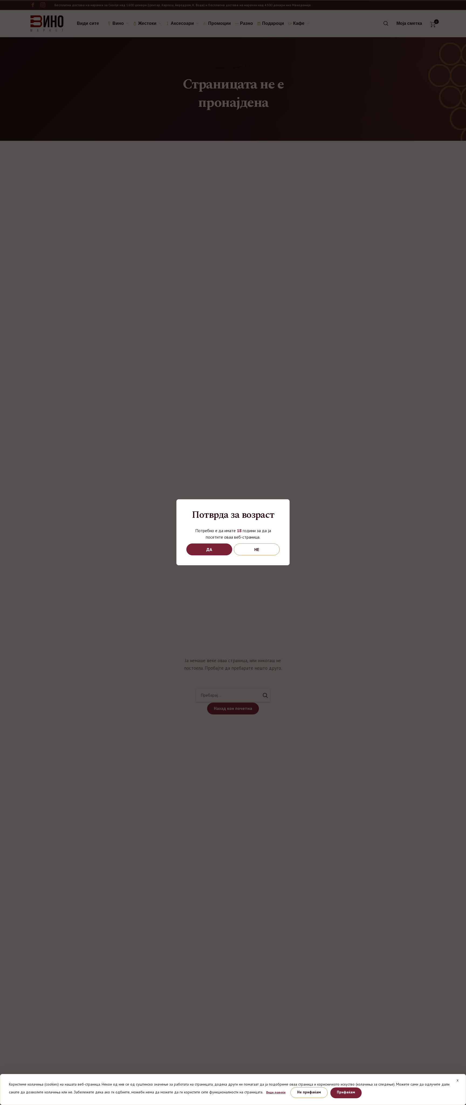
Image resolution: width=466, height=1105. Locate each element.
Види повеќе (276, 1092)
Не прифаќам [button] (309, 1092)
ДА (209, 549)
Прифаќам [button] (346, 1092)
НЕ (256, 549)
